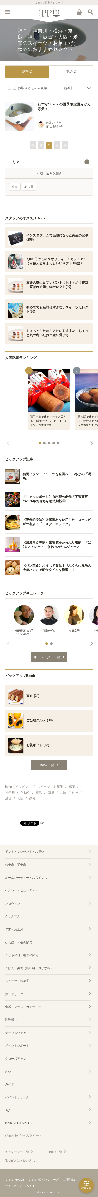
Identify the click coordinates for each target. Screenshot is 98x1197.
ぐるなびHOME (14, 1179)
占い (8, 1071)
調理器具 (11, 1019)
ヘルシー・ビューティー (21, 890)
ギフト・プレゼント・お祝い (24, 851)
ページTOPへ (49, 811)
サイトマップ (13, 1185)
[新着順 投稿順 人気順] (77, 88)
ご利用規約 (69, 1179)
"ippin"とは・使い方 (18, 1160)
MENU (8, 12)
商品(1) (71, 71)
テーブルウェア (15, 1033)
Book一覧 (55, 1152)
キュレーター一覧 (17, 1152)
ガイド (9, 1084)
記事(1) (27, 71)
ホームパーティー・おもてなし (26, 877)
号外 (8, 1110)
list (42, 822)
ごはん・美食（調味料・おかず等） (29, 968)
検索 (90, 12)
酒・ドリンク (14, 994)
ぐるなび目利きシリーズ (43, 1179)
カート (79, 12)
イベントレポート (17, 1045)
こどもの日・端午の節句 (21, 955)
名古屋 (28, 187)
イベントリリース (17, 1097)
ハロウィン (12, 903)
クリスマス (12, 916)
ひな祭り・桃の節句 (18, 942)
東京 (15, 187)
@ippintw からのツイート (23, 1135)
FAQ (28, 1185)
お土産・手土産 (15, 865)
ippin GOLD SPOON (19, 1123)
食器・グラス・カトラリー (23, 1007)
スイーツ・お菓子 (17, 981)
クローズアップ (15, 1058)
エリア (14, 162)
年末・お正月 (14, 929)
